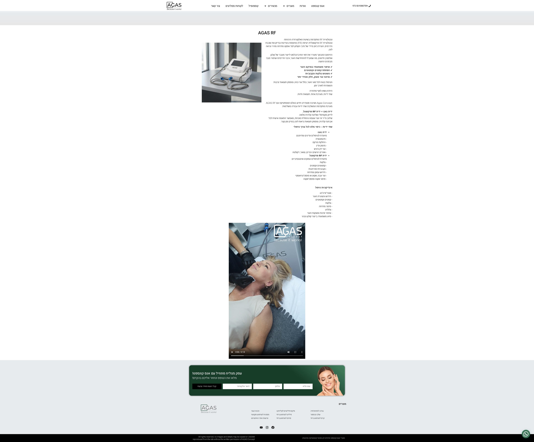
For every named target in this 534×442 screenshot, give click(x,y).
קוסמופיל (254, 6)
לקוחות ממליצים (234, 6)
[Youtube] (261, 427)
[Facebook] (273, 427)
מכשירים (272, 6)
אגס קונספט (317, 6)
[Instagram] (267, 427)
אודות (303, 6)
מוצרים (290, 6)
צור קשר (215, 6)
